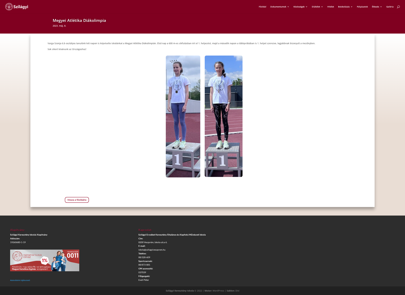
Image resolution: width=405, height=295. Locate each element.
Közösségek (299, 7)
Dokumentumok (278, 7)
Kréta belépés (330, 231)
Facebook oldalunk (332, 240)
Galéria (390, 7)
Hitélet (330, 7)
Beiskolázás (344, 7)
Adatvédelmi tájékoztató (20, 280)
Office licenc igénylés (332, 258)
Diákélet (316, 7)
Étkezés (375, 7)
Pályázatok (362, 7)
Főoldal (262, 7)
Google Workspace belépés (332, 249)
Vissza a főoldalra (76, 199)
